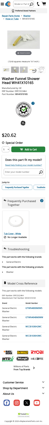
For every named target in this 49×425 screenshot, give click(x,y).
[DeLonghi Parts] (22, 359)
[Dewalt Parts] (22, 352)
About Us (8, 393)
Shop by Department (15, 388)
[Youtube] (37, 403)
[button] (2, 4)
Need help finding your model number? (23, 165)
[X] (27, 403)
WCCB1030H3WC (34, 335)
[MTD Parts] (8, 359)
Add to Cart (31, 149)
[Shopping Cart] (44, 4)
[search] (31, 4)
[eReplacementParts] (8, 4)
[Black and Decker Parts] (8, 352)
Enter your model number (17, 171)
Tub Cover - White (12, 233)
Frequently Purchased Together (17, 187)
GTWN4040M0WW (34, 317)
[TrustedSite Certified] (23, 414)
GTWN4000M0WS (34, 308)
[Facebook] (7, 403)
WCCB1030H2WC (34, 326)
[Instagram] (17, 403)
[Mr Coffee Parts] (37, 359)
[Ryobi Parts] (37, 352)
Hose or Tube (12, 18)
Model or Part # (22, 4)
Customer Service (13, 382)
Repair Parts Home (11, 15)
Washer (27, 15)
